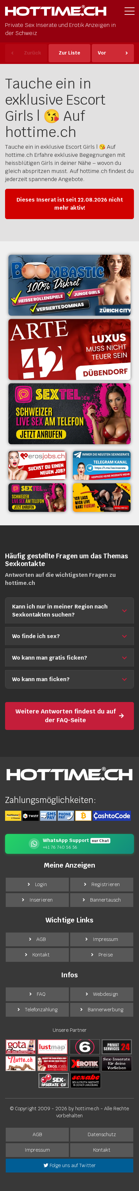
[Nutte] (20, 1063)
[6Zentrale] (85, 1047)
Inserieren (41, 900)
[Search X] (117, 1063)
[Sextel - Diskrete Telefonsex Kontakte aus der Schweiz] (37, 497)
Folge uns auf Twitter (72, 1165)
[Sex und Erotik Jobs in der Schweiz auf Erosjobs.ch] (52, 1063)
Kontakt (41, 955)
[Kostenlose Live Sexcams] (102, 497)
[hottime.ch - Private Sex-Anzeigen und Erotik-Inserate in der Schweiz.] (55, 12)
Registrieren (105, 884)
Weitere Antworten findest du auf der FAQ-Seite (66, 715)
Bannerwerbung (105, 1010)
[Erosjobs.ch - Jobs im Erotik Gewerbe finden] (37, 465)
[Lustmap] (52, 1047)
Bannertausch (105, 900)
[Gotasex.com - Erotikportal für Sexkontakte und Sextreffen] (20, 1047)
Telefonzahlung (41, 1010)
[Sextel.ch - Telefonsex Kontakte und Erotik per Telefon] (69, 413)
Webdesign (105, 994)
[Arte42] (69, 349)
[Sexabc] (86, 1080)
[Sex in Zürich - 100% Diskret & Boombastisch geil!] (69, 285)
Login (41, 884)
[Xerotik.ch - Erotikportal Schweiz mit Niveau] (85, 1063)
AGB (41, 939)
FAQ (41, 994)
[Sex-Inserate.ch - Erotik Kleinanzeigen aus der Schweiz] (53, 1080)
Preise (106, 955)
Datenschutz (102, 1134)
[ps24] (117, 1047)
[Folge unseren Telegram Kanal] (102, 465)
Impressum (105, 939)
